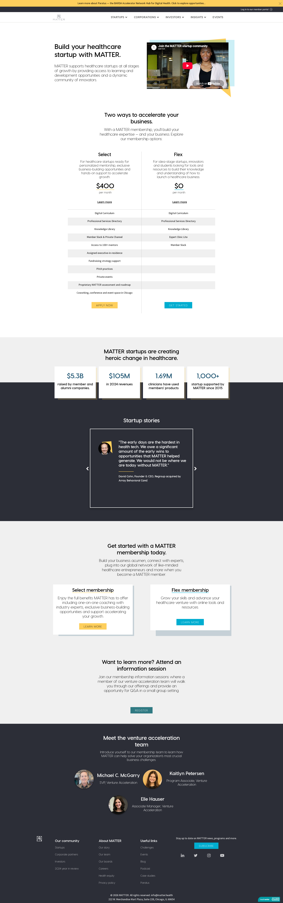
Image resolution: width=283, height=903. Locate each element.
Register (141, 710)
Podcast (145, 868)
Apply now (104, 305)
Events (218, 17)
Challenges (147, 847)
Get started (178, 305)
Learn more (104, 201)
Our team (104, 854)
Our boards (105, 861)
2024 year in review (67, 868)
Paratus (144, 882)
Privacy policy (107, 882)
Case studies (147, 875)
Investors (60, 861)
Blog (143, 861)
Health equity (106, 875)
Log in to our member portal (254, 9)
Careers (103, 868)
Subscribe (206, 845)
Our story (104, 847)
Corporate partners (66, 854)
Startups (60, 847)
